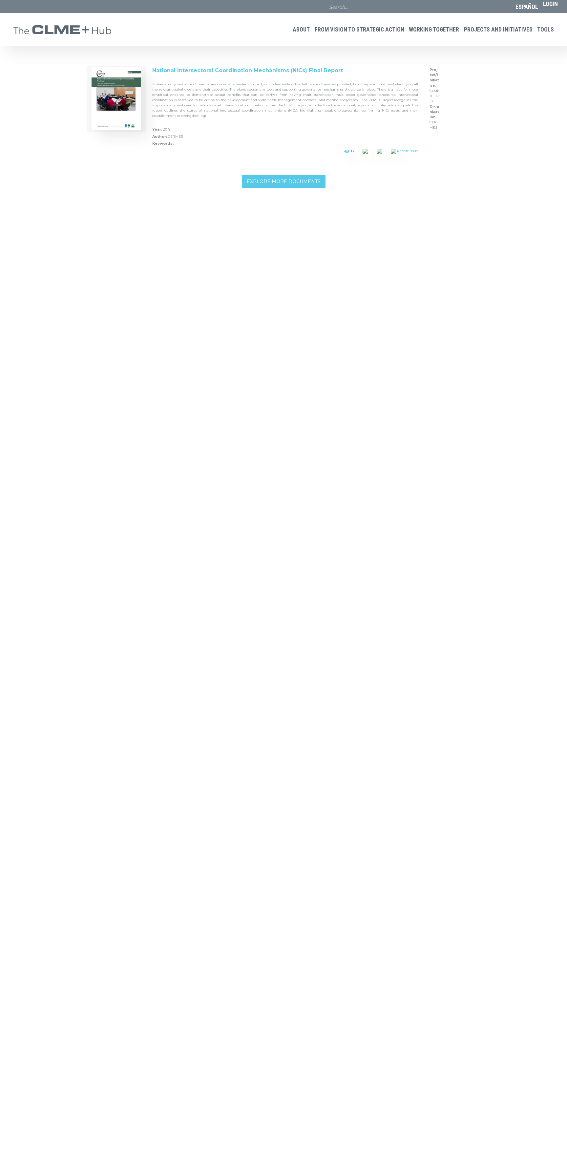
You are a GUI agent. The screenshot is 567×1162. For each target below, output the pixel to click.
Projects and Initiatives (498, 29)
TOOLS (545, 29)
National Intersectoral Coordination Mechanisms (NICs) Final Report (247, 70)
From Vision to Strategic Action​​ (359, 29)
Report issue (407, 151)
